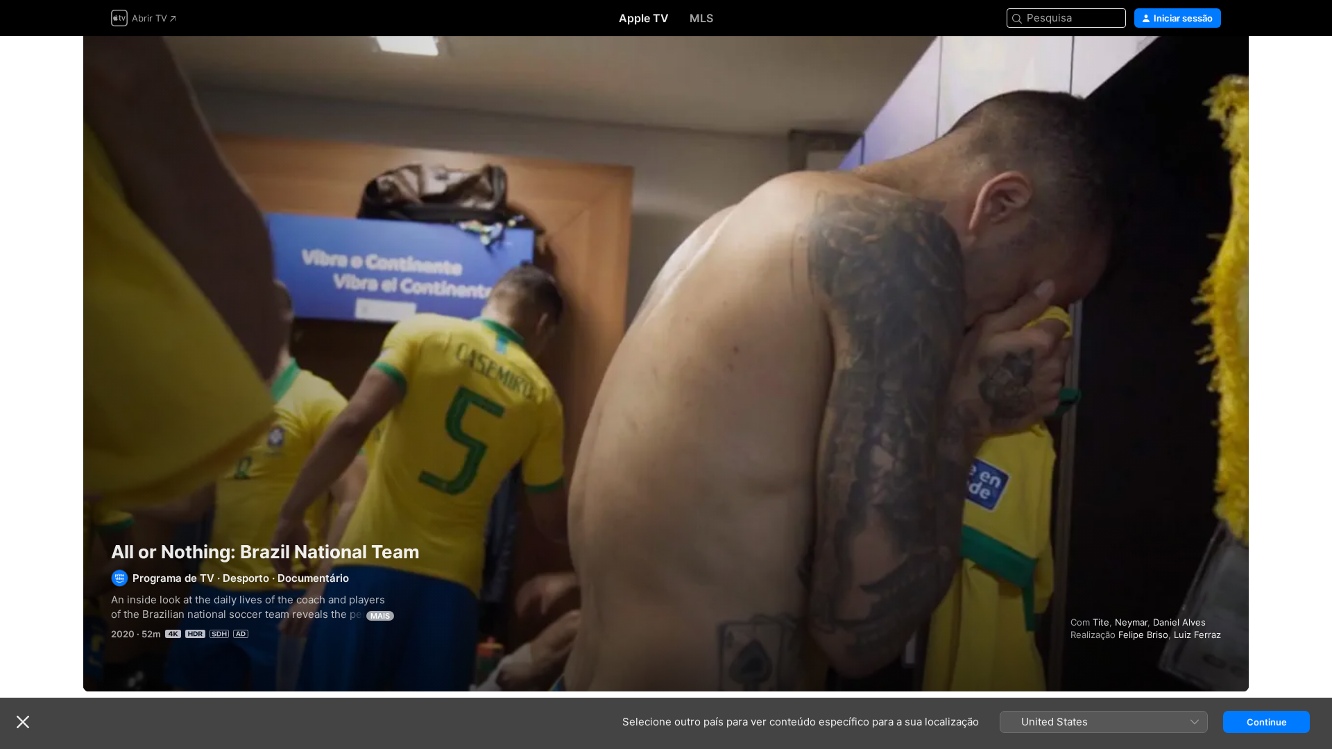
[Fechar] (23, 722)
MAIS (380, 616)
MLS (701, 18)
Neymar (1131, 622)
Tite (1101, 622)
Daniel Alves (1179, 622)
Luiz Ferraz (1197, 634)
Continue (1267, 722)
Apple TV (644, 18)
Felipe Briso (1143, 634)
